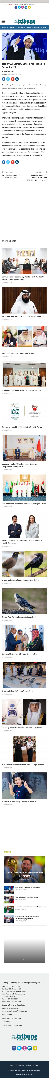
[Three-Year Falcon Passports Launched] (24, 601)
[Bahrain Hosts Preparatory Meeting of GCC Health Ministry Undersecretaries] (24, 261)
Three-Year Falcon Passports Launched (19, 617)
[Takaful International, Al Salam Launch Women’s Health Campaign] (24, 524)
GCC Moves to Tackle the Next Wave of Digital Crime (24, 504)
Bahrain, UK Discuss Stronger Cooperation (19, 654)
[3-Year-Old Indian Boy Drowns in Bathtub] (24, 785)
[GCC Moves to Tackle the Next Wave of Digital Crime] (24, 488)
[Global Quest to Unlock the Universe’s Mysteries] (24, 712)
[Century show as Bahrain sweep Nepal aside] (9, 909)
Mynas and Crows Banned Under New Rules (20, 580)
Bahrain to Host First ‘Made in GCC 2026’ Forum (22, 427)
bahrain (4, 74)
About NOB (20, 1065)
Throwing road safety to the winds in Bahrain (11, 176)
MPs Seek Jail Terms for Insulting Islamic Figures (23, 316)
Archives (23, 4)
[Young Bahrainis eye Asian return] (9, 899)
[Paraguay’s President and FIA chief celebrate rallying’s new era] (9, 919)
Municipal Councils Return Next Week (18, 353)
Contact (36, 1065)
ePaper (11, 4)
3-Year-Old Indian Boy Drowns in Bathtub (19, 802)
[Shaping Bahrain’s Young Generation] (24, 675)
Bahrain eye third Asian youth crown (27, 887)
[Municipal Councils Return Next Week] (24, 337)
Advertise (30, 4)
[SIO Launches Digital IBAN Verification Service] (24, 374)
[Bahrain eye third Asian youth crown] (9, 890)
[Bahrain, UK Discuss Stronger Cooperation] (24, 638)
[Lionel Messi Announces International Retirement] (24, 870)
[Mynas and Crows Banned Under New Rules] (24, 564)
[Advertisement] (24, 207)
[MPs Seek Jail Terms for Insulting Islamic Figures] (24, 300)
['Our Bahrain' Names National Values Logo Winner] (24, 749)
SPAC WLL (29, 1074)
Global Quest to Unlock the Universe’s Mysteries (22, 728)
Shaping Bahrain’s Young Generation (17, 691)
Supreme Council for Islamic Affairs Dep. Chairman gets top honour (37, 177)
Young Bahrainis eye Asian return (26, 897)
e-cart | (5, 4)
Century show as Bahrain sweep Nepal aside (30, 907)
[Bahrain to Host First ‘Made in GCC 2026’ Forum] (24, 411)
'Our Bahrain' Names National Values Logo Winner (23, 765)
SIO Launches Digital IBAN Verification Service (21, 390)
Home (17, 4)
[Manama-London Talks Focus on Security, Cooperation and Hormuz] (24, 448)
